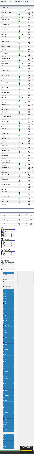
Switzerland (6, 427)
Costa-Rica (6, 318)
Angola (5, 291)
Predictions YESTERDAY (22, 205)
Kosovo (5, 368)
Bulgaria (5, 310)
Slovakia (5, 417)
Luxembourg (6, 376)
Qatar (5, 407)
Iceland (5, 352)
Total (2, 228)
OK (26, 450)
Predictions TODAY (10, 205)
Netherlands (6, 390)
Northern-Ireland (6, 395)
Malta (5, 383)
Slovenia (5, 419)
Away (8, 228)
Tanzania (5, 429)
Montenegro (6, 388)
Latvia (5, 373)
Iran (5, 356)
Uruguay (5, 439)
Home (5, 228)
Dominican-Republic (7, 325)
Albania (5, 289)
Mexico (5, 385)
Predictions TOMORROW (16, 205)
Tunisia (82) (6, 431)
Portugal (5, 405)
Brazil (5, 308)
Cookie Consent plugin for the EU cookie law (26, 452)
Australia (5, 296)
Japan (5, 364)
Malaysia (5, 381)
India (5, 354)
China (5, 315)
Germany (5, 342)
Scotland (5, 414)
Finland (5, 337)
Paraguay (5, 400)
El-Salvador (6, 330)
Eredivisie (5, 281)
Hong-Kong (6, 349)
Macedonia (6, 378)
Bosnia (5, 306)
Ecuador (5, 327)
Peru (5, 402)
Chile (5, 313)
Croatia (5, 320)
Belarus (5, 301)
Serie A (5, 274)
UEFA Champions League (7, 286)
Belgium (5, 303)
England (5, 332)
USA (5, 441)
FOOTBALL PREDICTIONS (4, 205)
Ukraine (5, 436)
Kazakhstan (6, 366)
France (5, 339)
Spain (5, 424)
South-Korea (6, 422)
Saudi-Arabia (6, 412)
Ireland (5, 359)
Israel (5, 361)
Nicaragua (5, 393)
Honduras (5, 347)
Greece (5, 344)
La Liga (5, 284)
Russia (5, 410)
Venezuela (5, 444)
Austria (5, 298)
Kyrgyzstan (6, 371)
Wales (5, 446)
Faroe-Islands (6, 335)
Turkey (5, 434)
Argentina (5, 293)
